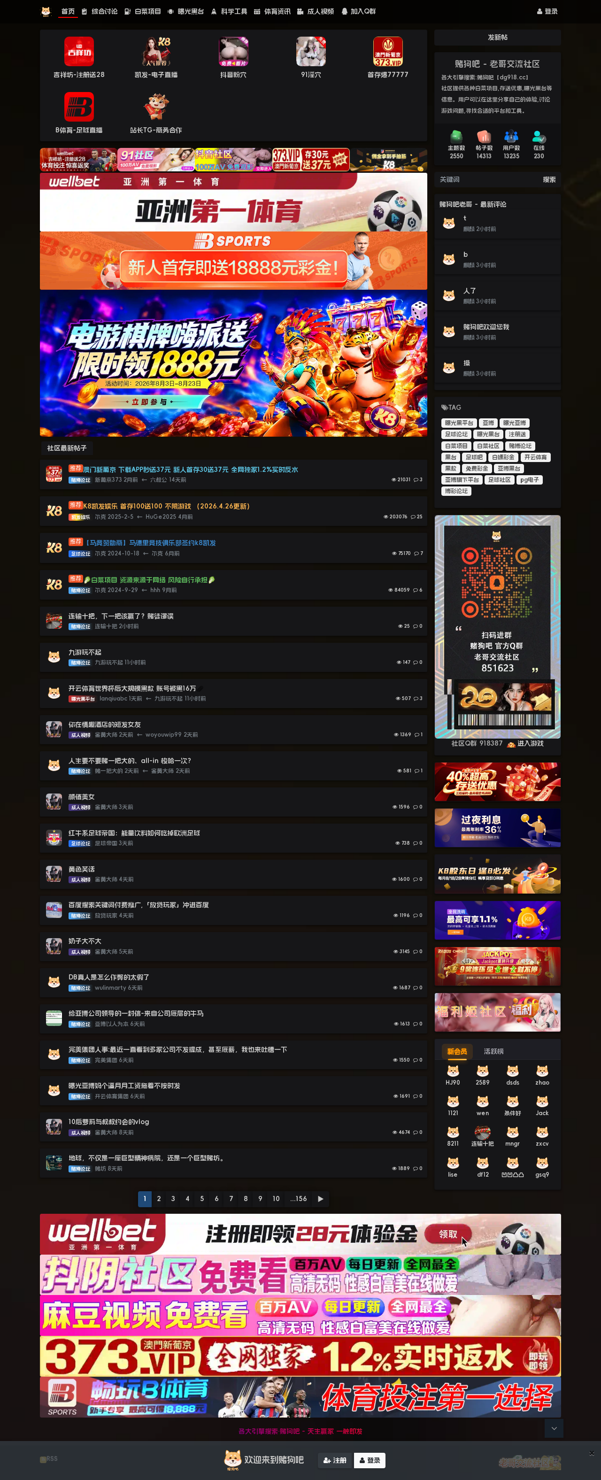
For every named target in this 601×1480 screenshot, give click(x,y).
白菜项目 (146, 11)
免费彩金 (477, 468)
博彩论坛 (456, 491)
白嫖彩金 (503, 457)
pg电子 (529, 480)
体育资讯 (276, 11)
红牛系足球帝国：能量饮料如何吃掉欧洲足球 (134, 833)
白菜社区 (488, 446)
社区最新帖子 (67, 448)
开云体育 (535, 457)
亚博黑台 (509, 468)
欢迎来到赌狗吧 (274, 1460)
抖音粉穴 (233, 74)
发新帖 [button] (498, 37)
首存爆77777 (388, 74)
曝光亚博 (514, 423)
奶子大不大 (85, 941)
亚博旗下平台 (462, 480)
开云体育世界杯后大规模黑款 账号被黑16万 (132, 688)
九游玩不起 (85, 652)
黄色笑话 (82, 869)
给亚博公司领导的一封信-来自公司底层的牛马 (137, 1013)
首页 (68, 11)
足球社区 (499, 480)
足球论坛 (456, 434)
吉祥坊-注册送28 (79, 74)
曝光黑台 (190, 11)
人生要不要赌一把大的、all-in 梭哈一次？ (131, 760)
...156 (298, 1198)
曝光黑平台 (459, 423)
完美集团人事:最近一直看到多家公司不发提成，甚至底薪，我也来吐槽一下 (178, 1049)
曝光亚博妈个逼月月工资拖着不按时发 (124, 1085)
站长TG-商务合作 (156, 130)
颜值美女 (82, 797)
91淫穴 (311, 74)
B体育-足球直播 (78, 130)
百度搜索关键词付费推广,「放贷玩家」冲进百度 (139, 905)
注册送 (517, 434)
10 (276, 1198)
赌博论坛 (520, 446)
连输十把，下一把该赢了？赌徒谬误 (121, 616)
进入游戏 (530, 743)
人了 (470, 290)
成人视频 (319, 11)
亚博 (488, 423)
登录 (550, 11)
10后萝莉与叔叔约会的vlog (109, 1121)
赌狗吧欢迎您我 (486, 327)
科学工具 (233, 11)
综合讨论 (103, 11)
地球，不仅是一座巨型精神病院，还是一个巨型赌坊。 (147, 1158)
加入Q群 (363, 11)
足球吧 (474, 457)
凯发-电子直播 (156, 74)
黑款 (450, 468)
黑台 (450, 457)
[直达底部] (554, 1428)
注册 (339, 1460)
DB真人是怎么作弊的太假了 (109, 977)
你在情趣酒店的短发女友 (105, 724)
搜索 (549, 179)
